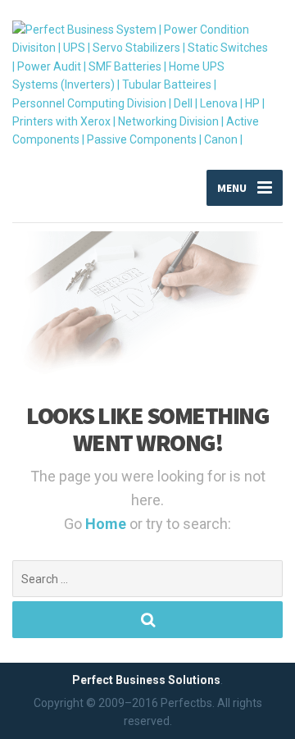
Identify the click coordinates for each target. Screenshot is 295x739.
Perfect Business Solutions (146, 680)
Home (107, 523)
